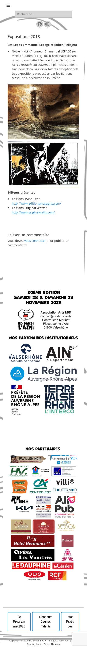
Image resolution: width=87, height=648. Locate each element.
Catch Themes (52, 644)
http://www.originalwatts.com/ (33, 212)
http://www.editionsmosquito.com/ (36, 203)
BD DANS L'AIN (37, 640)
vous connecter (35, 241)
